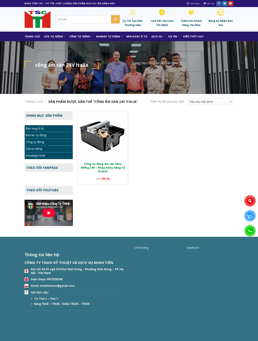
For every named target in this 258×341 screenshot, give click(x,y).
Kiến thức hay (193, 36)
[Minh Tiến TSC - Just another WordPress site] (38, 19)
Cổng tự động (79, 36)
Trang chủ (34, 101)
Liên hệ (210, 3)
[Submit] (115, 19)
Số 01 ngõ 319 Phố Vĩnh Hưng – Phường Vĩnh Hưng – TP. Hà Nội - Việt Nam (77, 271)
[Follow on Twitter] (224, 3)
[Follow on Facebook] (218, 3)
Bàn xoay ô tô (137, 36)
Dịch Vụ (156, 36)
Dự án (172, 36)
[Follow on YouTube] (230, 3)
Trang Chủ (32, 36)
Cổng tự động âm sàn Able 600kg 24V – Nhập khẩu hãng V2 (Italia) (103, 167)
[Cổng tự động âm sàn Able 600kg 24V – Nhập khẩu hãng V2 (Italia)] (103, 136)
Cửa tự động (53, 36)
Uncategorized (35, 155)
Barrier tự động (108, 36)
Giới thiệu (195, 3)
